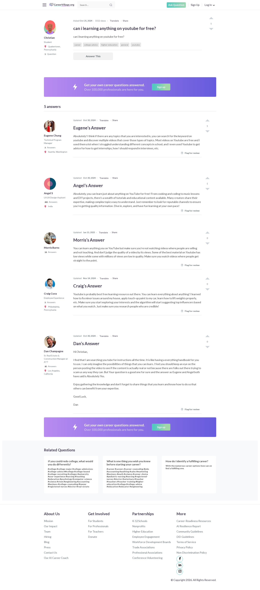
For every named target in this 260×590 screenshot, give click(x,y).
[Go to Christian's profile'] (50, 29)
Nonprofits (138, 526)
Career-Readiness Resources (193, 521)
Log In (208, 4)
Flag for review (191, 152)
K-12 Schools (139, 521)
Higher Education (142, 531)
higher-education (109, 44)
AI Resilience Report (188, 526)
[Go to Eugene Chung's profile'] (50, 127)
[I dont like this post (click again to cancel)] (211, 28)
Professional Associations (147, 552)
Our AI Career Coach (56, 557)
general (124, 44)
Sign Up (195, 4)
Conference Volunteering (147, 557)
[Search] (110, 5)
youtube (136, 44)
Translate (114, 20)
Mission (48, 521)
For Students (95, 521)
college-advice (91, 44)
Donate (92, 536)
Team (47, 531)
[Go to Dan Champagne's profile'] (50, 343)
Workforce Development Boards (151, 542)
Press (47, 547)
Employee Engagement (146, 536)
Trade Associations (143, 547)
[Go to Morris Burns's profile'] (50, 239)
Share (125, 20)
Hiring (47, 536)
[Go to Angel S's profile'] (50, 185)
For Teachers (96, 531)
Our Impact (50, 526)
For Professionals (98, 526)
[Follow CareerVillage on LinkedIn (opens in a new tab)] (179, 565)
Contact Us (50, 552)
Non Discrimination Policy (191, 552)
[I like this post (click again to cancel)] (211, 18)
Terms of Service (186, 542)
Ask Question (176, 4)
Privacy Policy (184, 547)
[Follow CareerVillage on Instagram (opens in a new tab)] (179, 571)
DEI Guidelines (185, 536)
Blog (46, 542)
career (77, 44)
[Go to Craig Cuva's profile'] (50, 285)
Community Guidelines (189, 531)
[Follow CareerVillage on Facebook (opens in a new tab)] (179, 559)
